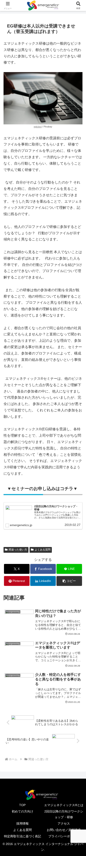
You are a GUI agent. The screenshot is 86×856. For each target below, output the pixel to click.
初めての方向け (22, 811)
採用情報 (22, 823)
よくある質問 (42, 549)
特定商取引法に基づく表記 (22, 836)
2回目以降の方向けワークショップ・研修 (63, 814)
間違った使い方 (18, 549)
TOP (22, 805)
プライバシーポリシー (63, 836)
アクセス (64, 823)
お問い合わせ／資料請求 (64, 830)
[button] (69, 581)
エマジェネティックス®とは (63, 805)
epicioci (38, 126)
